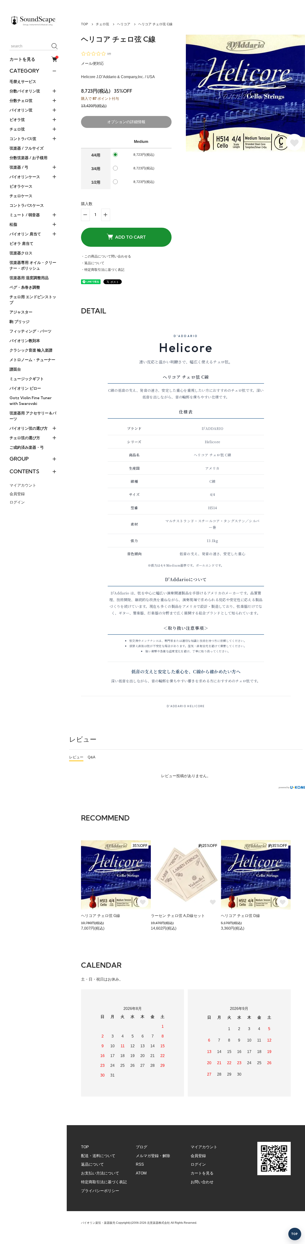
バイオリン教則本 (25, 340)
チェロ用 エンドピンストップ (33, 299)
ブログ (141, 1147)
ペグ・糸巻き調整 (25, 287)
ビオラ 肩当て (21, 243)
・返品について (92, 263)
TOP (84, 24)
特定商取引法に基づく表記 (104, 1182)
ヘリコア (123, 24)
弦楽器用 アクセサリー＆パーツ (33, 416)
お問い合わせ (202, 1182)
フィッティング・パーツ (30, 331)
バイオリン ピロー (25, 388)
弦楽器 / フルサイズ (27, 148)
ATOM (141, 1173)
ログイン (17, 502)
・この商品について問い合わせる (106, 256)
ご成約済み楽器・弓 (27, 447)
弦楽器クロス (21, 253)
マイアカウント (23, 485)
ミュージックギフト (27, 378)
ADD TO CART (130, 237)
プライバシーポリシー (100, 1191)
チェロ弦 (102, 24)
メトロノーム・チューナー (32, 359)
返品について (92, 1164)
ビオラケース (21, 186)
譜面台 (15, 369)
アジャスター (21, 312)
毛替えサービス (23, 81)
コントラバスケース (27, 205)
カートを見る (33, 59)
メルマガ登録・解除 (153, 1156)
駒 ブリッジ (20, 321)
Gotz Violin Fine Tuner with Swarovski (31, 400)
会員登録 (17, 494)
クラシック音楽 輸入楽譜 (31, 350)
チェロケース (21, 195)
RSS (140, 1164)
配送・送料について (98, 1156)
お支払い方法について (100, 1173)
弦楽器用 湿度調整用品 (29, 277)
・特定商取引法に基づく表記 (102, 270)
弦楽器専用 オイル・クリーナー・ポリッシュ (33, 265)
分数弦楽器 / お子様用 (28, 157)
